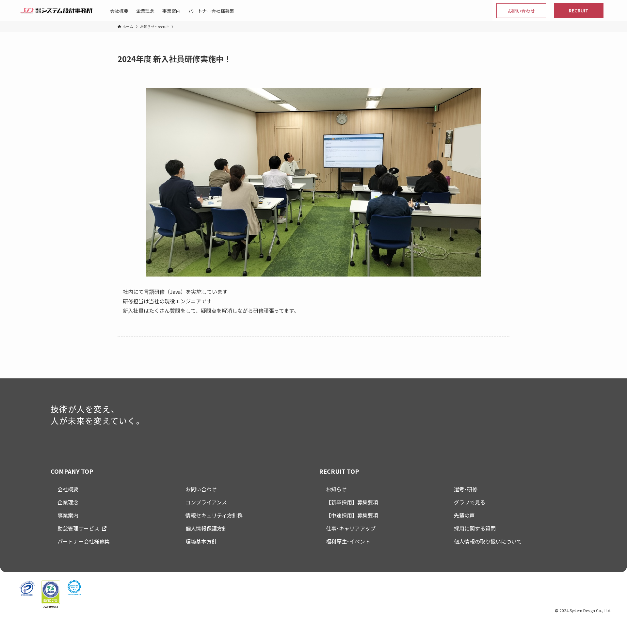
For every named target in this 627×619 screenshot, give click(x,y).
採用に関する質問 (475, 528)
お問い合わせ (201, 489)
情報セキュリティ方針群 (214, 515)
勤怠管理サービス (78, 528)
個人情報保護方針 (206, 528)
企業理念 (67, 502)
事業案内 (67, 515)
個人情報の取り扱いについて (488, 541)
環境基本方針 (201, 541)
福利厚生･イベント (348, 541)
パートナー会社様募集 (83, 541)
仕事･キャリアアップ (351, 528)
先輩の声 (464, 515)
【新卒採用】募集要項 (352, 502)
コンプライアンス (206, 502)
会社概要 (67, 489)
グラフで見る (469, 502)
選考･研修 (465, 489)
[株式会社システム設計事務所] (56, 10)
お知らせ (336, 489)
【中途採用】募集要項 (352, 515)
